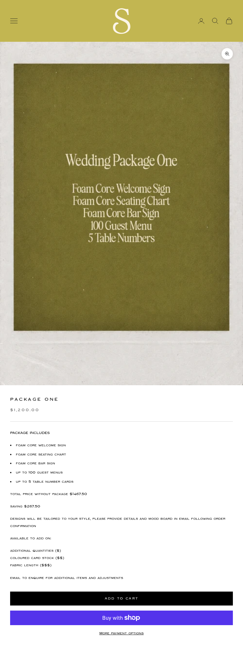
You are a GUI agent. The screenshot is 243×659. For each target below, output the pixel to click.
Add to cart (122, 598)
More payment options (121, 633)
